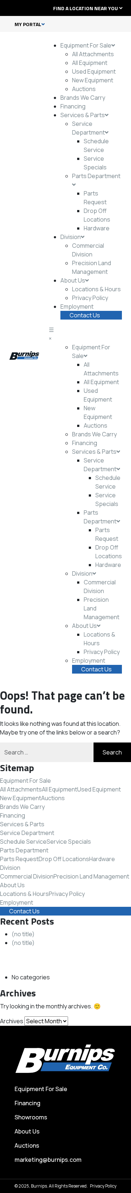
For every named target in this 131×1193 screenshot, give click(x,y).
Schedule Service (23, 842)
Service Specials (69, 842)
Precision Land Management (91, 876)
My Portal (28, 24)
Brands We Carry (82, 98)
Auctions (84, 89)
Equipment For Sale (85, 45)
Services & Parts (82, 115)
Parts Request (19, 859)
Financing (73, 106)
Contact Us (85, 315)
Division (70, 237)
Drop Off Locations (64, 859)
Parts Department (24, 850)
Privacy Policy (90, 298)
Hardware (97, 228)
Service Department (27, 833)
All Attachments (93, 54)
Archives (11, 1021)
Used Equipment (94, 71)
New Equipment (92, 80)
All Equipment (89, 63)
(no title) (23, 934)
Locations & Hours (96, 289)
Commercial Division (26, 876)
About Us (72, 280)
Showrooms (31, 1117)
